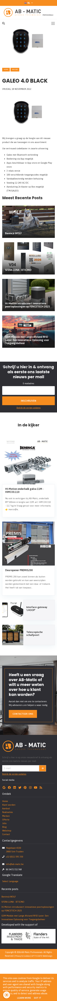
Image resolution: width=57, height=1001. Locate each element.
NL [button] (28, 3)
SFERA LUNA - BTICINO (12, 902)
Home (6, 69)
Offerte (5, 819)
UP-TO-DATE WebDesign (41, 956)
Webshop (6, 830)
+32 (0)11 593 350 (14, 856)
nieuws (15, 69)
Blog (4, 827)
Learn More (24, 998)
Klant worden (8, 805)
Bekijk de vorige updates (29, 407)
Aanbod (6, 808)
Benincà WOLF (8, 896)
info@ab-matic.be (15, 864)
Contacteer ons (23, 714)
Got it (37, 998)
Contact (6, 834)
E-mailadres (28, 383)
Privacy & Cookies (22, 956)
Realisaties (7, 812)
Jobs (4, 823)
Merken (6, 816)
